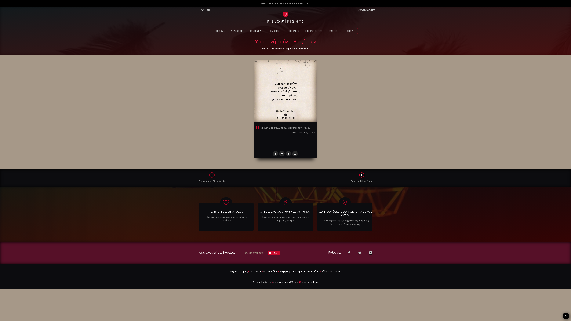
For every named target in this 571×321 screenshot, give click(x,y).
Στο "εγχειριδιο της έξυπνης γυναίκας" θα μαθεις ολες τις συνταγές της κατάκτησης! (345, 222)
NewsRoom (237, 31)
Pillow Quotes (275, 48)
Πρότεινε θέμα (270, 271)
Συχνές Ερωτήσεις (239, 271)
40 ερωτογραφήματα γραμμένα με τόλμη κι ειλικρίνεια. (226, 218)
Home (264, 48)
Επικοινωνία (255, 271)
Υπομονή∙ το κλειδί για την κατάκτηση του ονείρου (285, 127)
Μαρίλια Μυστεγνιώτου (303, 132)
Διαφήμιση (284, 271)
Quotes (333, 31)
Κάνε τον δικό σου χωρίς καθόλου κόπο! (345, 213)
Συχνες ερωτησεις (367, 10)
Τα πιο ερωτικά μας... (226, 211)
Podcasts (293, 31)
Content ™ (255, 31)
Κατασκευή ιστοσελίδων (284, 282)
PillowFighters (313, 31)
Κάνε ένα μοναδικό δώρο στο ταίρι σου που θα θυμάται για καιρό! (285, 218)
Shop (350, 31)
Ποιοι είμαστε (298, 271)
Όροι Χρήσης (313, 271)
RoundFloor (313, 282)
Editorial (220, 31)
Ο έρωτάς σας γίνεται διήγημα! (285, 211)
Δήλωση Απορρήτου (331, 271)
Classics (275, 31)
